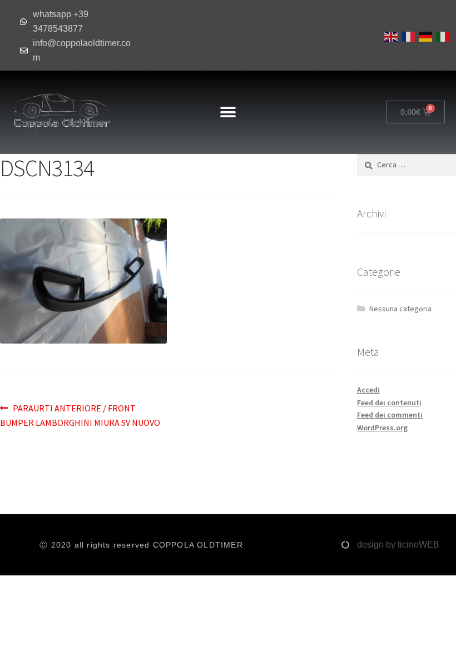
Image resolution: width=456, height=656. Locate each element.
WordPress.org (382, 428)
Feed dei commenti (390, 415)
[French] (407, 35)
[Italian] (441, 35)
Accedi (368, 390)
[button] (228, 112)
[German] (424, 35)
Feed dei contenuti (389, 402)
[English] (390, 35)
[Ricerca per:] (406, 165)
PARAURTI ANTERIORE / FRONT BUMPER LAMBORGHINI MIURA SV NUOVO (80, 414)
